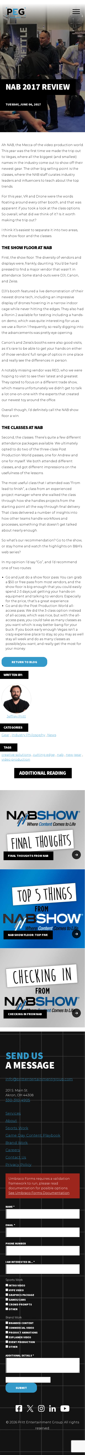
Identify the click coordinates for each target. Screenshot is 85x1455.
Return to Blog (24, 662)
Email (10, 1225)
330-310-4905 (18, 1100)
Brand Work (17, 1143)
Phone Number (16, 1244)
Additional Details (20, 1356)
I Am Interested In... (20, 1262)
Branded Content (21, 1323)
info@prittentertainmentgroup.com (39, 1079)
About (11, 1121)
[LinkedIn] (52, 1409)
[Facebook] (19, 1409)
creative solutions (16, 755)
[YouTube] (64, 1409)
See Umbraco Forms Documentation (39, 1193)
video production (16, 759)
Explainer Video (19, 1337)
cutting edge (44, 755)
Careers (13, 1150)
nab (60, 755)
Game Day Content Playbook (33, 1135)
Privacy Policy (19, 1165)
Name (10, 1207)
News (51, 735)
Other (13, 1309)
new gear (73, 755)
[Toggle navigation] (76, 12)
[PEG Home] (16, 13)
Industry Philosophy (28, 735)
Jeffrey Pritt (16, 716)
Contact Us (16, 1157)
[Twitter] (30, 1409)
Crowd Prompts (20, 1305)
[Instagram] (41, 1409)
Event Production (21, 1342)
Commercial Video (21, 1328)
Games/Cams (17, 1300)
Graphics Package (21, 1295)
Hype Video (16, 1290)
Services (13, 1113)
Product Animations (23, 1333)
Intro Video (16, 1286)
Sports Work (17, 1128)
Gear (5, 735)
